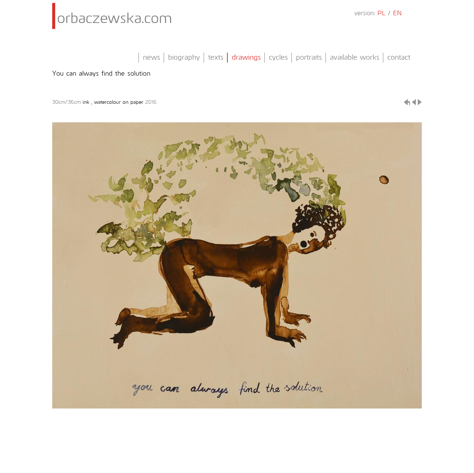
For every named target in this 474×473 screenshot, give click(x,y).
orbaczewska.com (114, 18)
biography (184, 57)
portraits (309, 57)
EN (397, 13)
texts (215, 57)
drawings (246, 57)
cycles (278, 57)
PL (381, 13)
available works (354, 57)
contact (398, 57)
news (151, 57)
